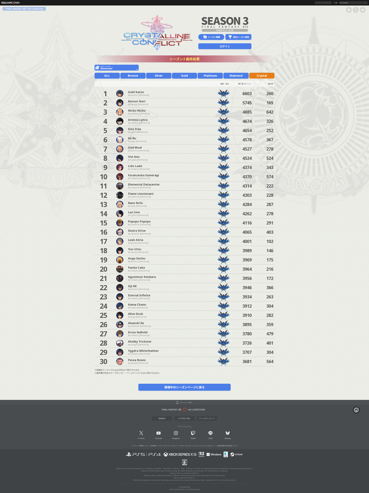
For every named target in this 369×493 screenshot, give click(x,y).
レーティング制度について (140, 446)
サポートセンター (186, 446)
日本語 (345, 2)
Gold (184, 76)
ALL (107, 76)
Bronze (133, 76)
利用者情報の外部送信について (227, 446)
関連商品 (162, 418)
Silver (159, 76)
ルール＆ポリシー (209, 446)
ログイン (225, 46)
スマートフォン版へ (185, 402)
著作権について (156, 446)
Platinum (210, 76)
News (142, 438)
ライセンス (197, 446)
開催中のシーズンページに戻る (184, 387)
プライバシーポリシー (170, 446)
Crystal (262, 76)
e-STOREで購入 (184, 418)
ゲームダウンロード (207, 418)
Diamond (236, 76)
